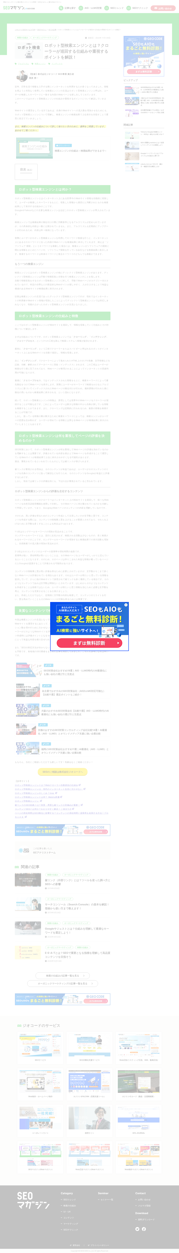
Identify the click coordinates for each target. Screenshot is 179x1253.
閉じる (127, 605)
